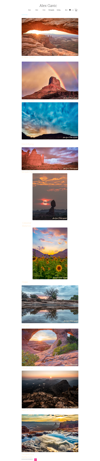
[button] (76, 10)
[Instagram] (35, 459)
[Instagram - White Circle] (38, 459)
